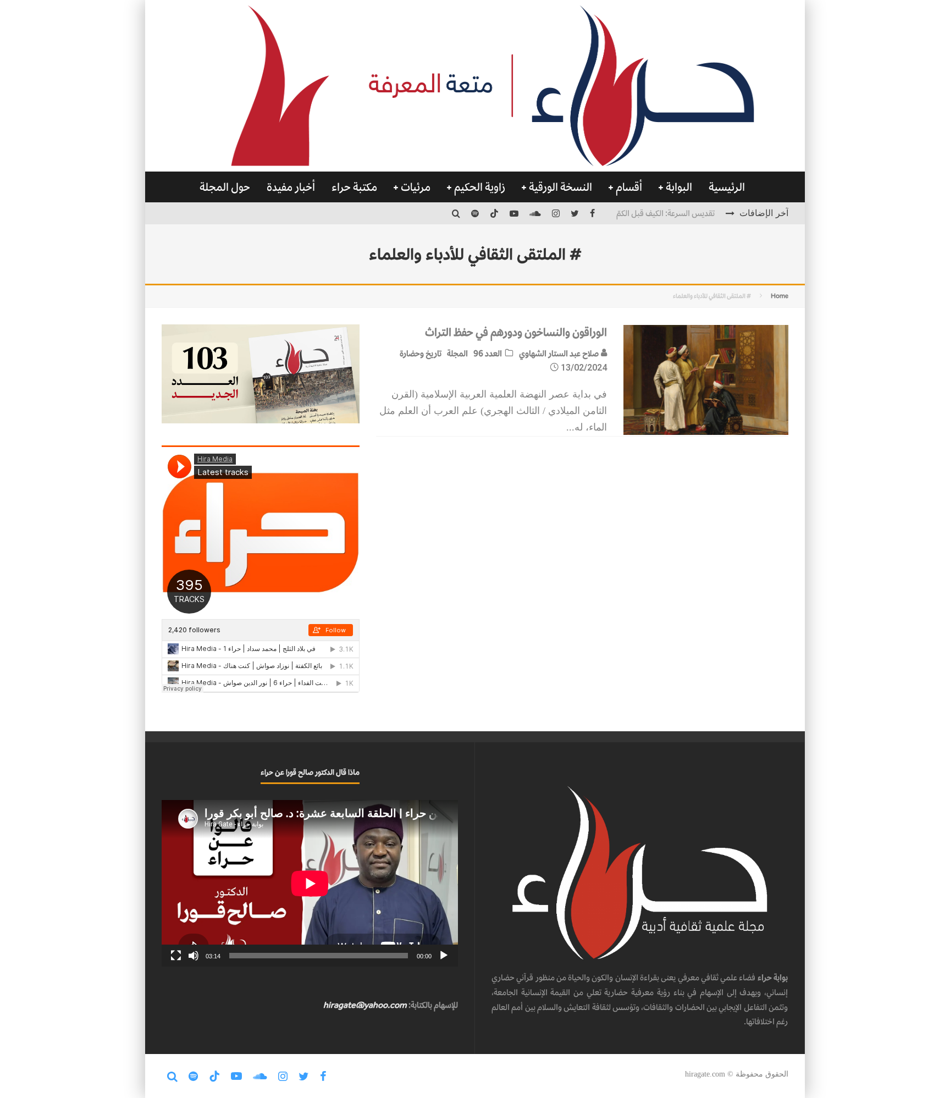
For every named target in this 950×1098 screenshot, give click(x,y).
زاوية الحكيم (479, 187)
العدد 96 (487, 353)
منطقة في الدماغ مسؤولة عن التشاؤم (656, 220)
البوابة (679, 187)
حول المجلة (225, 187)
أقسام (629, 187)
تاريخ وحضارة (420, 353)
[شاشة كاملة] (175, 955)
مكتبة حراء (354, 187)
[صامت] (193, 955)
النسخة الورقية (560, 187)
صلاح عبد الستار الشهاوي (559, 353)
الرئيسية (727, 187)
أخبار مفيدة (291, 187)
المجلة (457, 353)
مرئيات (415, 187)
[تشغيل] (443, 955)
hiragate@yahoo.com (365, 1005)
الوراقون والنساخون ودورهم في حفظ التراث (516, 332)
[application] (310, 883)
